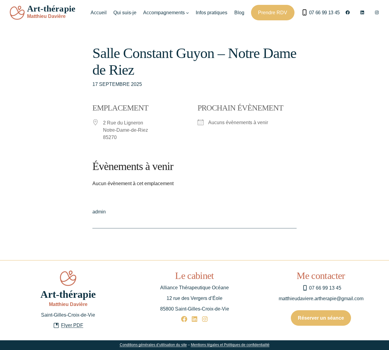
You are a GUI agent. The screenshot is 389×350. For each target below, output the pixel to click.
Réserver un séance (321, 318)
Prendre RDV (272, 12)
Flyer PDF (72, 325)
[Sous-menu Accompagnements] (187, 12)
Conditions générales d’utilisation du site (153, 345)
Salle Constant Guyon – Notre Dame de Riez (194, 61)
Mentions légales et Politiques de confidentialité (230, 345)
